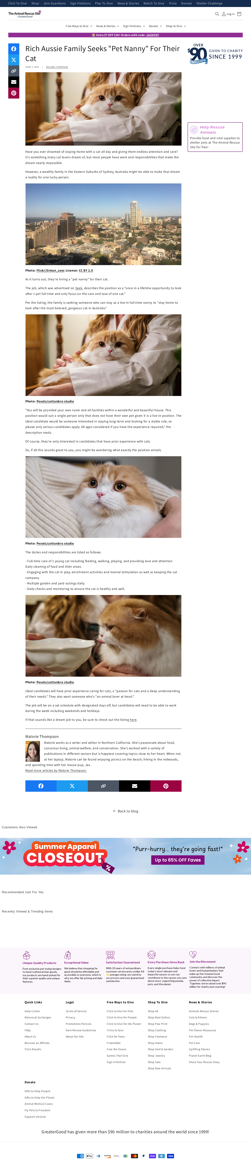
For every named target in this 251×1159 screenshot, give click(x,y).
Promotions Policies (79, 1024)
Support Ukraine (35, 1116)
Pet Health (196, 1036)
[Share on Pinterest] (13, 93)
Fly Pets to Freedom (38, 1110)
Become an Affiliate (37, 1043)
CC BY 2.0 (86, 270)
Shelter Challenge (209, 3)
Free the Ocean (116, 1049)
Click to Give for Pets (120, 1011)
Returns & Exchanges (38, 1017)
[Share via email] (13, 81)
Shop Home (155, 1043)
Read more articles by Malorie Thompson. (56, 770)
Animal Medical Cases (39, 1104)
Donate (186, 3)
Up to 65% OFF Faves (178, 860)
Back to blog (128, 811)
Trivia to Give (115, 1030)
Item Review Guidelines (81, 1030)
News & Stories (128, 3)
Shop (35, 3)
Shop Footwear (157, 1036)
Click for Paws (116, 1036)
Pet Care (194, 1043)
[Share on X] (13, 59)
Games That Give (117, 1055)
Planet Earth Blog (200, 1055)
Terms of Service (76, 1011)
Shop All (153, 1011)
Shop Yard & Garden (160, 1049)
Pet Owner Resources (202, 1030)
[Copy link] (13, 70)
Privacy (70, 1017)
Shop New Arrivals (159, 1068)
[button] (217, 14)
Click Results (33, 1049)
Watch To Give (154, 3)
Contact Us (32, 1024)
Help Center (32, 1011)
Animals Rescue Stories (204, 1011)
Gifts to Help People (37, 1091)
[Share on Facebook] (13, 48)
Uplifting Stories (199, 1049)
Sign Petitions (80, 3)
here (133, 719)
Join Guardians (55, 3)
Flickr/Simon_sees (51, 270)
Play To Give (104, 3)
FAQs (28, 1030)
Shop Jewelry (156, 1055)
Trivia (173, 3)
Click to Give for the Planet (124, 1024)
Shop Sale (154, 1062)
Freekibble (114, 1043)
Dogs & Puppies (199, 1024)
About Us (30, 1036)
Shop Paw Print (157, 1024)
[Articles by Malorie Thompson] (32, 751)
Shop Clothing (157, 1030)
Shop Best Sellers (159, 1017)
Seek (79, 288)
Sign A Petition (116, 1062)
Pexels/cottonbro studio (55, 401)
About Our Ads (75, 1036)
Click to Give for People (122, 1017)
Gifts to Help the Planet (40, 1097)
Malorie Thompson (57, 67)
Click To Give (17, 3)
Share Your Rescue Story (204, 1062)
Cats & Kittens (198, 1017)
